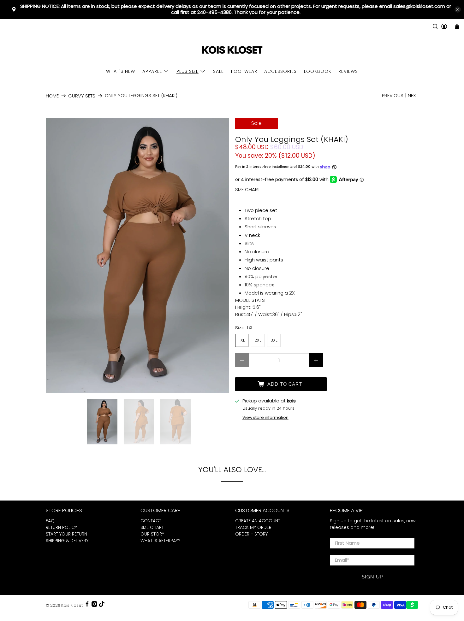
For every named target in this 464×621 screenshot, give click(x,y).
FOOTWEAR (244, 71)
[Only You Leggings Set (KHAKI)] (137, 255)
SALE (218, 71)
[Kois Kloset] (232, 50)
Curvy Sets (81, 95)
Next (413, 95)
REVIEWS (348, 71)
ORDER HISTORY (251, 534)
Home (52, 95)
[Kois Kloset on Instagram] (94, 605)
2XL (257, 340)
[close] (458, 9)
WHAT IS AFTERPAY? (160, 540)
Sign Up (372, 577)
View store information (265, 417)
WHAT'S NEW (120, 71)
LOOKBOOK (317, 71)
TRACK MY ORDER (253, 527)
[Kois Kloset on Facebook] (87, 605)
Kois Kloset (72, 605)
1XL (242, 340)
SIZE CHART (247, 189)
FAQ (50, 521)
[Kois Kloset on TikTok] (101, 605)
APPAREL (152, 71)
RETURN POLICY (61, 527)
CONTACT (150, 521)
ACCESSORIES (280, 71)
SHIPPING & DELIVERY (67, 540)
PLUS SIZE (187, 71)
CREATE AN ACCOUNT (257, 521)
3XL (274, 340)
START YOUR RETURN (66, 534)
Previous (392, 95)
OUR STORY (152, 534)
